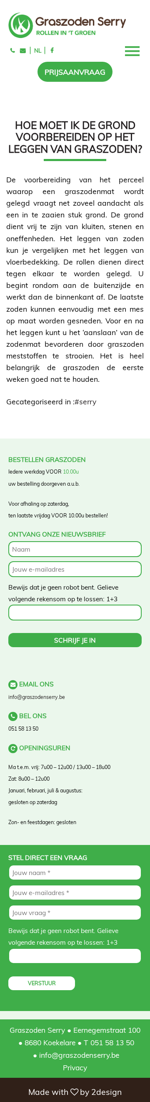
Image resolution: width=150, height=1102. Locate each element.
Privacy (75, 1067)
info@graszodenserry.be (36, 697)
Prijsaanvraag (75, 71)
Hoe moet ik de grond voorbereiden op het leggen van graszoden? (75, 137)
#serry (85, 401)
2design (106, 1092)
